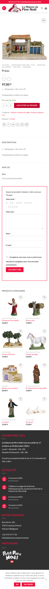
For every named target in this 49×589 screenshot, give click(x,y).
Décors (16, 67)
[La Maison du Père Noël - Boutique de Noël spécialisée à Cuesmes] (23, 8)
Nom (8, 233)
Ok (17, 584)
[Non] (46, 580)
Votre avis (10, 212)
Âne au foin (30, 320)
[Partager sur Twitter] (13, 125)
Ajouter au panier (27, 105)
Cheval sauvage (32, 354)
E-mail (9, 245)
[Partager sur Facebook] (9, 125)
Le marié (5, 422)
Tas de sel (29, 422)
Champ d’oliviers (8, 354)
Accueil (5, 65)
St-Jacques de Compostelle (36, 388)
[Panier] (46, 8)
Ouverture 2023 (15, 497)
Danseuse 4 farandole (10, 320)
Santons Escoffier (24, 112)
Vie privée (28, 584)
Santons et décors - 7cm (23, 65)
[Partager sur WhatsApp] (4, 125)
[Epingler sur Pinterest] (22, 125)
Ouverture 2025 (15, 478)
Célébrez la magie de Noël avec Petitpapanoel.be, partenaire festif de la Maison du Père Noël (25, 488)
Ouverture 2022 (15, 505)
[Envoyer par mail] (18, 125)
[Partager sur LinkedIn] (27, 125)
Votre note (10, 199)
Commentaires (13, 481)
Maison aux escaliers (10, 388)
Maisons (27, 67)
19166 (12, 119)
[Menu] (4, 8)
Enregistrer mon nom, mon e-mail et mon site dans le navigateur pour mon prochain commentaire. (24, 261)
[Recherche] (42, 8)
